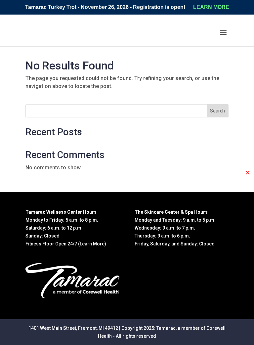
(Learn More (91, 243)
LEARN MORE (211, 7)
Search (217, 110)
